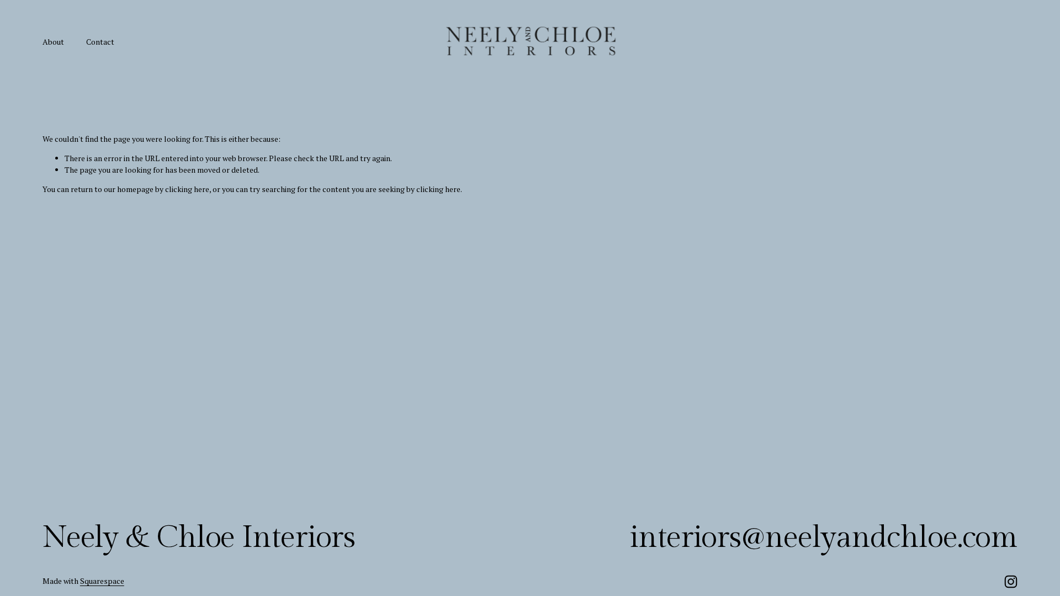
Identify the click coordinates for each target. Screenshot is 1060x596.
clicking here (187, 189)
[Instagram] (1010, 581)
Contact (100, 41)
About (53, 41)
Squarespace (102, 581)
